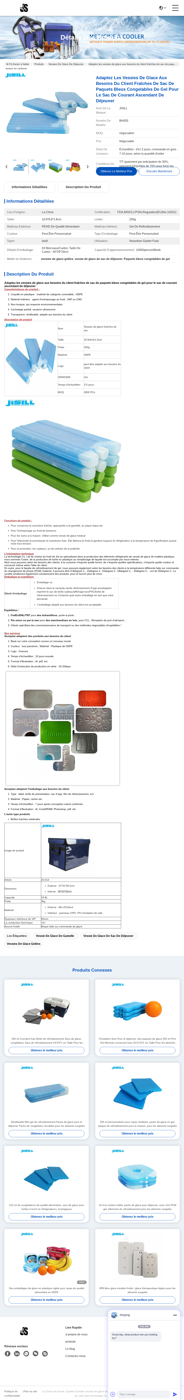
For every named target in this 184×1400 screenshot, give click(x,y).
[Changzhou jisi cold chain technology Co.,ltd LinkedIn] (17, 1354)
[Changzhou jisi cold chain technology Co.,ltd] (24, 8)
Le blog (70, 1348)
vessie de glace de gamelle (55, 935)
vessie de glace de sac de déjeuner (108, 935)
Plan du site (30, 1391)
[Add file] (112, 1394)
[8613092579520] (26, 1354)
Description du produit (83, 187)
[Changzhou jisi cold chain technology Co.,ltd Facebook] (7, 1354)
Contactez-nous (75, 1356)
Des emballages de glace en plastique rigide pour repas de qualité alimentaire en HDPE (46, 1290)
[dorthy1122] (45, 1354)
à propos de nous (76, 1334)
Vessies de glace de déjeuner (66, 64)
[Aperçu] (24, 1335)
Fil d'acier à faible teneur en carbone (17, 64)
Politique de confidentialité (12, 1393)
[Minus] (175, 1315)
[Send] (175, 1394)
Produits (39, 64)
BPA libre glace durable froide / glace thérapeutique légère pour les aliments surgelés (138, 1290)
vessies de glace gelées (23, 943)
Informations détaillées (29, 187)
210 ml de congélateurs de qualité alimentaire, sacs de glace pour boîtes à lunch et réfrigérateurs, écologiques (46, 1207)
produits (70, 1341)
